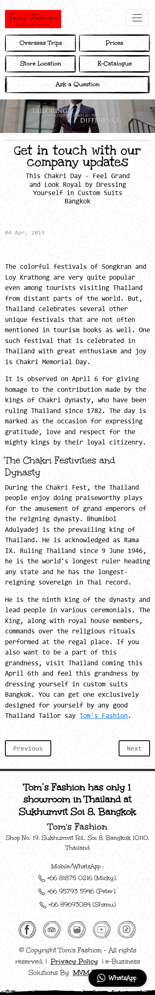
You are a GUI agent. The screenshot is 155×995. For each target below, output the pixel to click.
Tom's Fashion (103, 715)
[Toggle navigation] (137, 18)
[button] (117, 978)
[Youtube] (102, 929)
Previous (28, 748)
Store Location (40, 64)
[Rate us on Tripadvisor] (52, 929)
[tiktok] (127, 929)
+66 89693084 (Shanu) (81, 904)
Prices (114, 43)
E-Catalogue (115, 64)
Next (134, 748)
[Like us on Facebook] (27, 929)
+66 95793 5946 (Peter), (81, 891)
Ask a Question (78, 84)
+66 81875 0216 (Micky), (81, 878)
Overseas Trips (40, 43)
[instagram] (77, 929)
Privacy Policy (74, 961)
